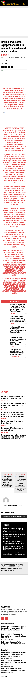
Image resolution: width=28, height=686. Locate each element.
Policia (12, 346)
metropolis (4, 400)
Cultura (12, 313)
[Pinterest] (9, 67)
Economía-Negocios (15, 356)
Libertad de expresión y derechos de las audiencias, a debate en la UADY (13, 398)
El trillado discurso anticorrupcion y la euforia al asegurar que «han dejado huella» (7, 484)
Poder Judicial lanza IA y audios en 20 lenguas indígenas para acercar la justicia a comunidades (17, 319)
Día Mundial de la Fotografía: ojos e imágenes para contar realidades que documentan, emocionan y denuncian (12, 414)
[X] (5, 67)
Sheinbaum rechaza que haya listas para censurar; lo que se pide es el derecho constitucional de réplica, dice (13, 437)
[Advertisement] (14, 22)
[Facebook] (2, 67)
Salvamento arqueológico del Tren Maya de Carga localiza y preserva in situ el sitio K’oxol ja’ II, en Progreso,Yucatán (17, 308)
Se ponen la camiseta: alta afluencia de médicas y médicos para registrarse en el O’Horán (13, 405)
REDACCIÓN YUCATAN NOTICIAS (16, 57)
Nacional (13, 323)
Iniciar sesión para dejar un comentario (14, 516)
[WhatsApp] (12, 67)
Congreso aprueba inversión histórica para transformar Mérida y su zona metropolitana (17, 352)
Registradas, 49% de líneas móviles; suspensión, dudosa (12, 429)
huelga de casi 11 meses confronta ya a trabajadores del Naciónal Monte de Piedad (18, 329)
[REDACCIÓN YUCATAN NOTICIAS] (2, 58)
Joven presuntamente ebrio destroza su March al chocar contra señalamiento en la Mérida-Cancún (18, 341)
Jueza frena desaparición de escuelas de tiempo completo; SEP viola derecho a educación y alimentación (20, 489)
